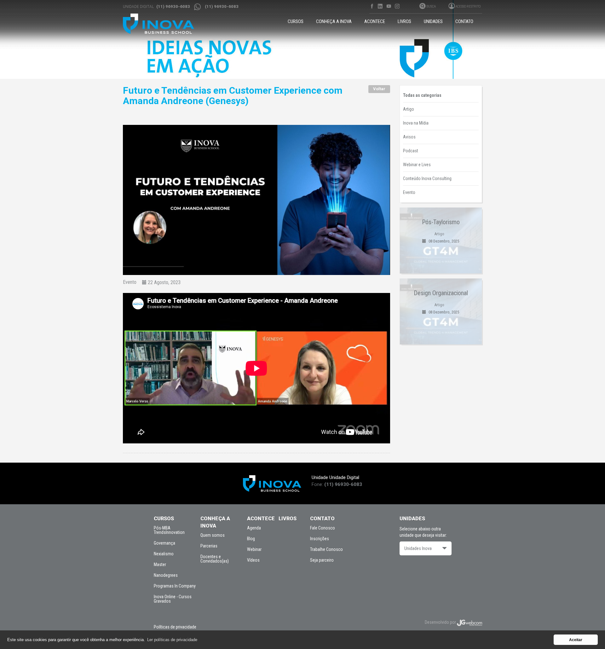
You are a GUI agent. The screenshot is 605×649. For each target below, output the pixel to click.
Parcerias (208, 545)
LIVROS (404, 21)
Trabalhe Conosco (326, 549)
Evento (129, 282)
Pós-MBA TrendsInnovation (169, 530)
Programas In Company (175, 585)
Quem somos (212, 535)
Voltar (379, 88)
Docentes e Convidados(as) (214, 559)
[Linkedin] (380, 6)
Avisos (409, 136)
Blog (251, 538)
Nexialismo (164, 553)
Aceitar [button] (575, 640)
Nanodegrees (166, 575)
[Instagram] (397, 6)
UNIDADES (433, 21)
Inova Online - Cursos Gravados (173, 599)
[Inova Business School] (164, 24)
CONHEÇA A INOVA (334, 21)
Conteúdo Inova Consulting (427, 178)
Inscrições (319, 538)
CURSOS (295, 21)
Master (160, 564)
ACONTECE (374, 21)
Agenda (254, 527)
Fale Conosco (322, 527)
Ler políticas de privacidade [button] (172, 639)
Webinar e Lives (417, 164)
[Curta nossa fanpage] (371, 6)
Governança (164, 543)
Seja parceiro (322, 560)
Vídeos (253, 560)
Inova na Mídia (416, 123)
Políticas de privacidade (175, 626)
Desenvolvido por (441, 622)
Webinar (254, 549)
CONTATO (464, 21)
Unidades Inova (418, 548)
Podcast (410, 150)
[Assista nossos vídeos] (388, 6)
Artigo (408, 109)
